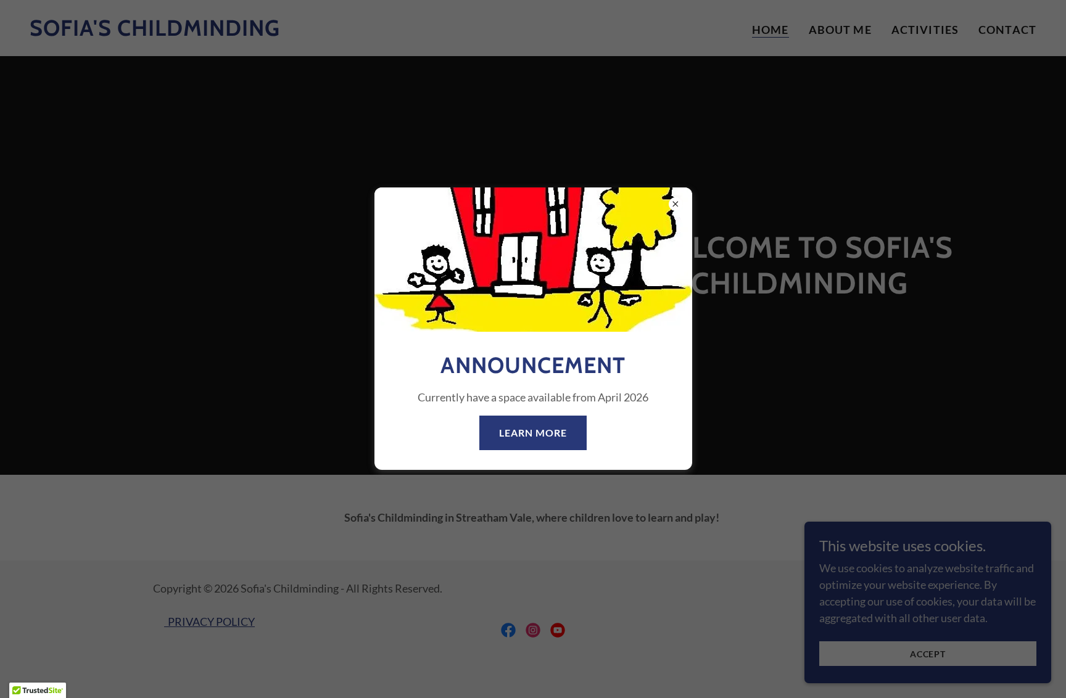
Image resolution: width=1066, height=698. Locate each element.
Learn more (533, 433)
